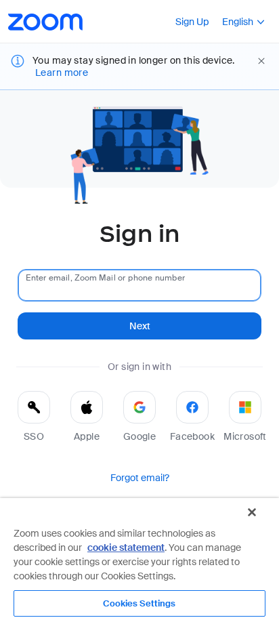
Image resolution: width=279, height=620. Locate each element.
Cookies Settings (139, 603)
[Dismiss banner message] (261, 61)
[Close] (252, 512)
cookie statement (126, 547)
